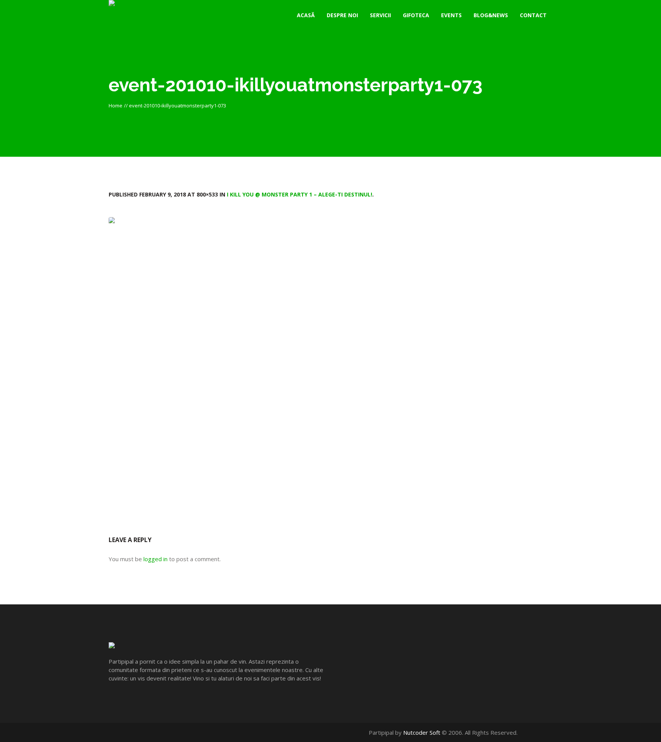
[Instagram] (548, 732)
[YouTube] (540, 732)
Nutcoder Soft (421, 732)
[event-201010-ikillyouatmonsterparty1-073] (330, 365)
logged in (155, 559)
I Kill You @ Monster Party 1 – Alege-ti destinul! (299, 194)
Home (115, 105)
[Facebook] (532, 732)
